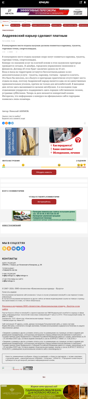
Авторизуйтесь (44, 202)
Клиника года (56, 25)
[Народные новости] (81, 2)
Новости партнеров (58, 356)
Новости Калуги (8, 30)
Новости (5, 21)
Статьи (29, 21)
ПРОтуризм (26, 25)
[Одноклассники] (6, 123)
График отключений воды (40, 25)
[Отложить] (16, 52)
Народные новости (17, 21)
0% (3, 165)
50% (23, 165)
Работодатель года (70, 25)
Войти (85, 2)
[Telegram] (12, 123)
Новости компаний (11, 225)
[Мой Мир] (9, 123)
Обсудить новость (44, 172)
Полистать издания (9, 292)
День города (15, 25)
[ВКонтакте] (3, 123)
